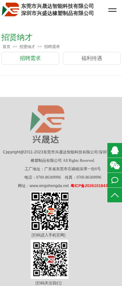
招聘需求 (52, 46)
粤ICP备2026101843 (89, 186)
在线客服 (114, 150)
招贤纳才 (27, 46)
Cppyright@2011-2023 (23, 152)
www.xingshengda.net (49, 186)
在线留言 (114, 180)
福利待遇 (91, 58)
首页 (6, 46)
